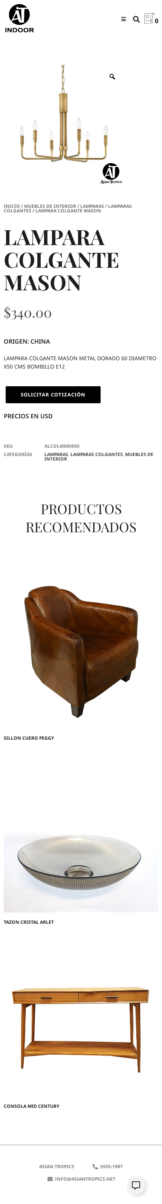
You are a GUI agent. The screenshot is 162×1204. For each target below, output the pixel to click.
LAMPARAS (92, 206)
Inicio (12, 206)
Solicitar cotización (53, 394)
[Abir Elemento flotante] (136, 1185)
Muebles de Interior (50, 206)
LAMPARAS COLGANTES (96, 454)
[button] (123, 19)
